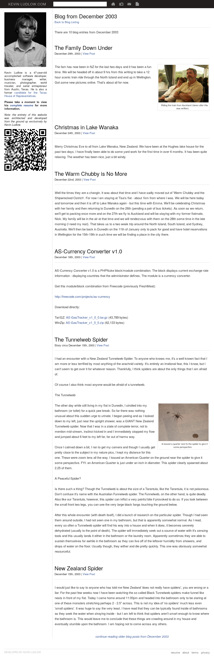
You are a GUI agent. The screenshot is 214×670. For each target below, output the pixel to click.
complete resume (21, 105)
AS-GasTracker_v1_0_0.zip (85, 322)
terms (195, 652)
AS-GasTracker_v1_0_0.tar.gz (87, 317)
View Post (89, 53)
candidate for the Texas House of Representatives (25, 94)
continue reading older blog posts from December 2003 (132, 636)
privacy (205, 652)
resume (175, 652)
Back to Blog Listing (67, 22)
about (185, 652)
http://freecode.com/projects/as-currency (82, 296)
